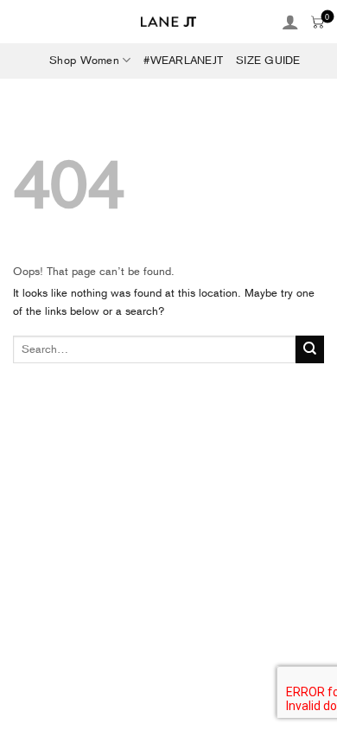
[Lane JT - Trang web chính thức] (169, 21)
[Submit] (310, 349)
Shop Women (84, 60)
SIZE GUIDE (268, 60)
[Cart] (317, 21)
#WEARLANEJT (183, 60)
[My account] (290, 22)
